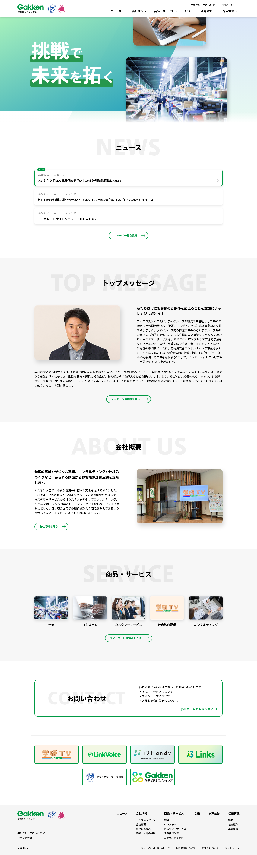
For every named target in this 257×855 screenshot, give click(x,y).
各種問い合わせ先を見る (197, 709)
